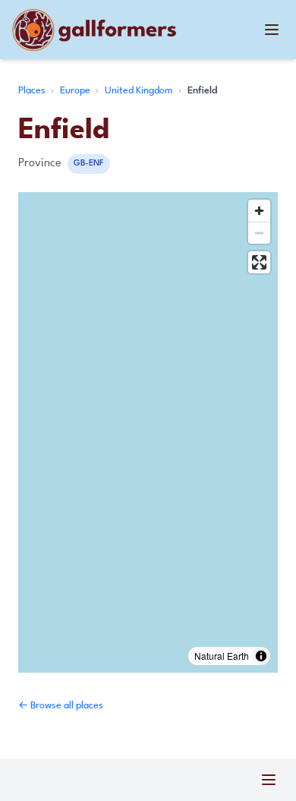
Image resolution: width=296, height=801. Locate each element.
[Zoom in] (259, 211)
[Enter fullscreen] (259, 262)
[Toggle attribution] (261, 656)
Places (33, 91)
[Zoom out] (259, 233)
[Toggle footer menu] (268, 780)
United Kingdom (140, 91)
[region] (148, 432)
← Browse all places (60, 706)
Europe (76, 91)
